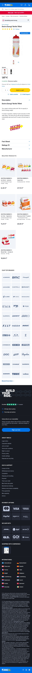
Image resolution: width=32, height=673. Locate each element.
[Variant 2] (11, 71)
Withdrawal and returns (8, 471)
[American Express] (25, 508)
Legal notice (5, 441)
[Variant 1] (4, 71)
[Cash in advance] (25, 516)
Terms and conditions (7, 448)
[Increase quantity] (7, 90)
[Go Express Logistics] (16, 537)
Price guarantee (6, 491)
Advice (3, 495)
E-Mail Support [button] (26, 94)
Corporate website (6, 443)
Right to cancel (5, 451)
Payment (4, 478)
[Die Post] (25, 529)
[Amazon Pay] (16, 516)
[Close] (28, 20)
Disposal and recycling (7, 458)
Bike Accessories (14, 16)
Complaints (5, 473)
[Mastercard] (6, 508)
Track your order (6, 481)
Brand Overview (7, 381)
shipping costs (5, 594)
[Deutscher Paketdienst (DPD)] (16, 529)
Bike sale (10, 12)
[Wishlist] (22, 5)
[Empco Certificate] (6, 550)
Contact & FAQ (5, 468)
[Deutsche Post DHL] (6, 529)
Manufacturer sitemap (7, 486)
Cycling (7, 16)
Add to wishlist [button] (14, 94)
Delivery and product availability (10, 488)
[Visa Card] (16, 508)
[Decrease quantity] (3, 90)
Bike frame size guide (7, 483)
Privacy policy (5, 453)
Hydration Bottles (23, 16)
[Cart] (29, 5)
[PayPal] (6, 516)
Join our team (5, 446)
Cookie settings (6, 456)
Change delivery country (7, 607)
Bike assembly (5, 493)
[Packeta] (25, 537)
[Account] (25, 5)
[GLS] (6, 537)
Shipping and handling (7, 476)
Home (3, 16)
